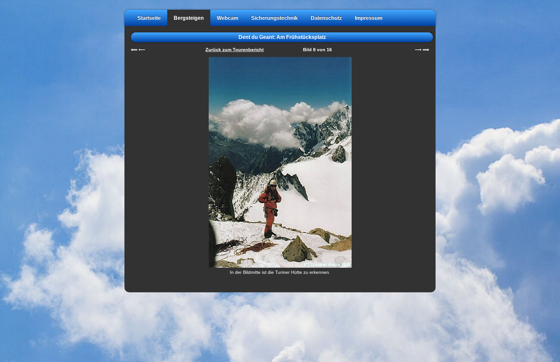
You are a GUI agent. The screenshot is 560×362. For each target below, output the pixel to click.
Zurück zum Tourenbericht (234, 49)
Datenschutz (326, 18)
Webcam (227, 18)
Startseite (149, 18)
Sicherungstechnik (274, 18)
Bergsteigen (189, 18)
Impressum (368, 18)
